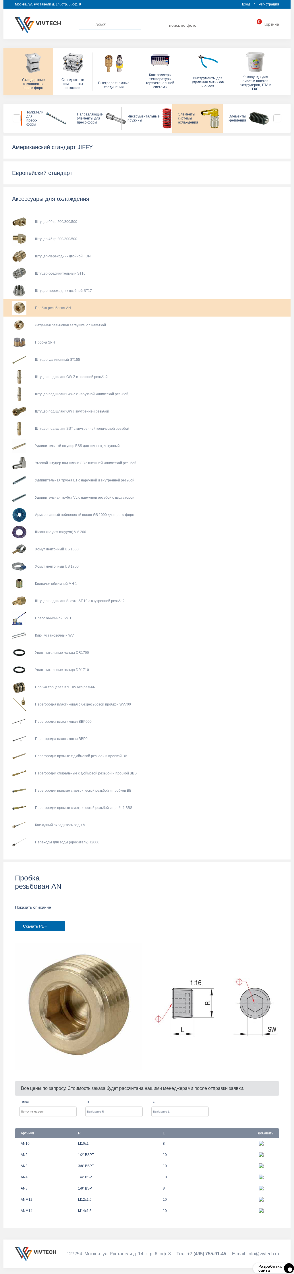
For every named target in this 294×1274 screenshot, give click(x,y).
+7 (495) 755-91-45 (235, 25)
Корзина (268, 24)
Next (277, 118)
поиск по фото (182, 25)
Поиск (25, 1101)
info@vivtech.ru (214, 25)
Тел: (201, 1253)
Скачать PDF (35, 926)
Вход (246, 4)
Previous (17, 118)
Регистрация (268, 4)
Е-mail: (255, 1253)
